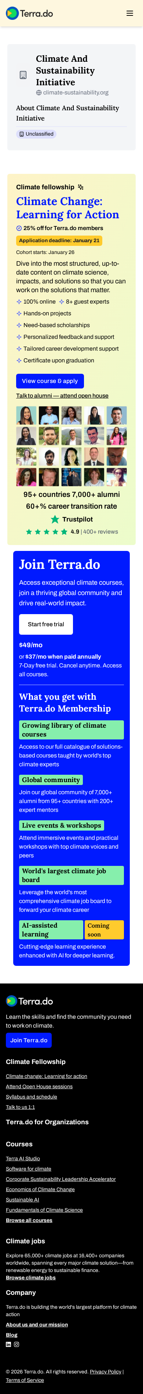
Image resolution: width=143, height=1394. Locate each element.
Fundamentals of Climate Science (44, 1210)
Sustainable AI (22, 1200)
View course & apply (50, 381)
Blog (12, 1335)
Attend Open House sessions (39, 1086)
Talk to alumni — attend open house (62, 396)
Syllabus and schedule (31, 1097)
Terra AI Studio (23, 1158)
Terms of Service (25, 1380)
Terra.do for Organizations (47, 1122)
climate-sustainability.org (76, 92)
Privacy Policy (105, 1372)
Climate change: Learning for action (46, 1076)
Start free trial (46, 624)
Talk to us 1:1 (20, 1107)
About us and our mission (37, 1324)
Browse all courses (29, 1220)
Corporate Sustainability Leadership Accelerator (61, 1179)
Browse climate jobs (31, 1277)
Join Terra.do (28, 1040)
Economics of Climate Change (40, 1189)
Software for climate (28, 1169)
